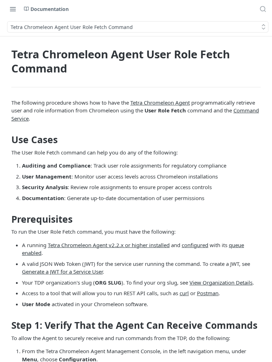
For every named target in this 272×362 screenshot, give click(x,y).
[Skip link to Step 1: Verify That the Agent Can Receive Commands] (7, 325)
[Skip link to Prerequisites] (7, 219)
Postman (208, 293)
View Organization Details (221, 282)
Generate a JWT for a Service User (62, 271)
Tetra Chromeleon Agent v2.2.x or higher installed (109, 245)
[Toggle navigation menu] (12, 8)
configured (195, 245)
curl (184, 293)
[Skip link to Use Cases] (7, 139)
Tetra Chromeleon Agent (160, 102)
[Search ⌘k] (262, 8)
